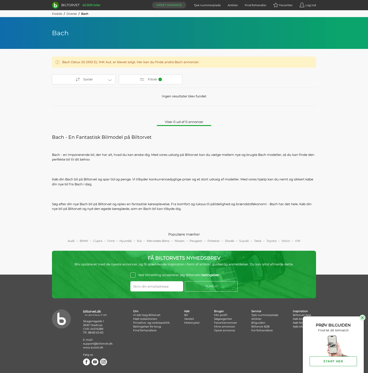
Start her (333, 361)
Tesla (257, 241)
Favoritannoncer (225, 322)
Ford (110, 241)
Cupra (97, 241)
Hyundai (125, 241)
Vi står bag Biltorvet (146, 315)
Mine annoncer (224, 326)
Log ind (310, 5)
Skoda (229, 241)
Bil (186, 315)
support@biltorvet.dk (98, 343)
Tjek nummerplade (207, 5)
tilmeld (211, 286)
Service (256, 311)
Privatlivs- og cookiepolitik (151, 322)
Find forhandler (255, 5)
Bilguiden (258, 322)
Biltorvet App (302, 315)
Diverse (71, 13)
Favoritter (286, 5)
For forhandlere (262, 330)
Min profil (220, 315)
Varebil (189, 318)
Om (135, 311)
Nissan (179, 241)
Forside (57, 13)
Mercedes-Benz (158, 241)
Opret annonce (169, 5)
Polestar (213, 241)
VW (297, 241)
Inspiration (300, 311)
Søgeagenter (223, 318)
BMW (84, 241)
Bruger (219, 311)
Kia (139, 241)
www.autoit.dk (93, 347)
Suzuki (244, 241)
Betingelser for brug (147, 326)
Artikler (233, 5)
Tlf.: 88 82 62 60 (93, 332)
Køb (187, 311)
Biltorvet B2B (260, 326)
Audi (71, 241)
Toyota (271, 241)
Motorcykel (192, 322)
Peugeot (196, 241)
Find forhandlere (145, 330)
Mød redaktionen (145, 318)
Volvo (286, 241)
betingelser (210, 275)
